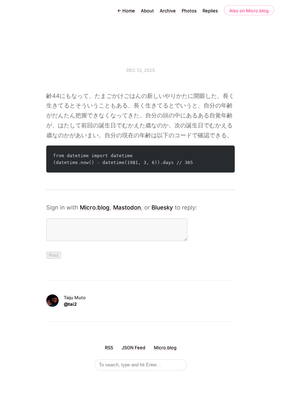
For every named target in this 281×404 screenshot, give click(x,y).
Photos (189, 10)
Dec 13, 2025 (140, 70)
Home (126, 10)
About (147, 10)
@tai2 (70, 304)
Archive (168, 10)
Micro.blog (95, 207)
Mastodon (127, 207)
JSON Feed (133, 347)
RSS (109, 347)
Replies (210, 10)
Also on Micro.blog (249, 10)
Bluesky (162, 207)
